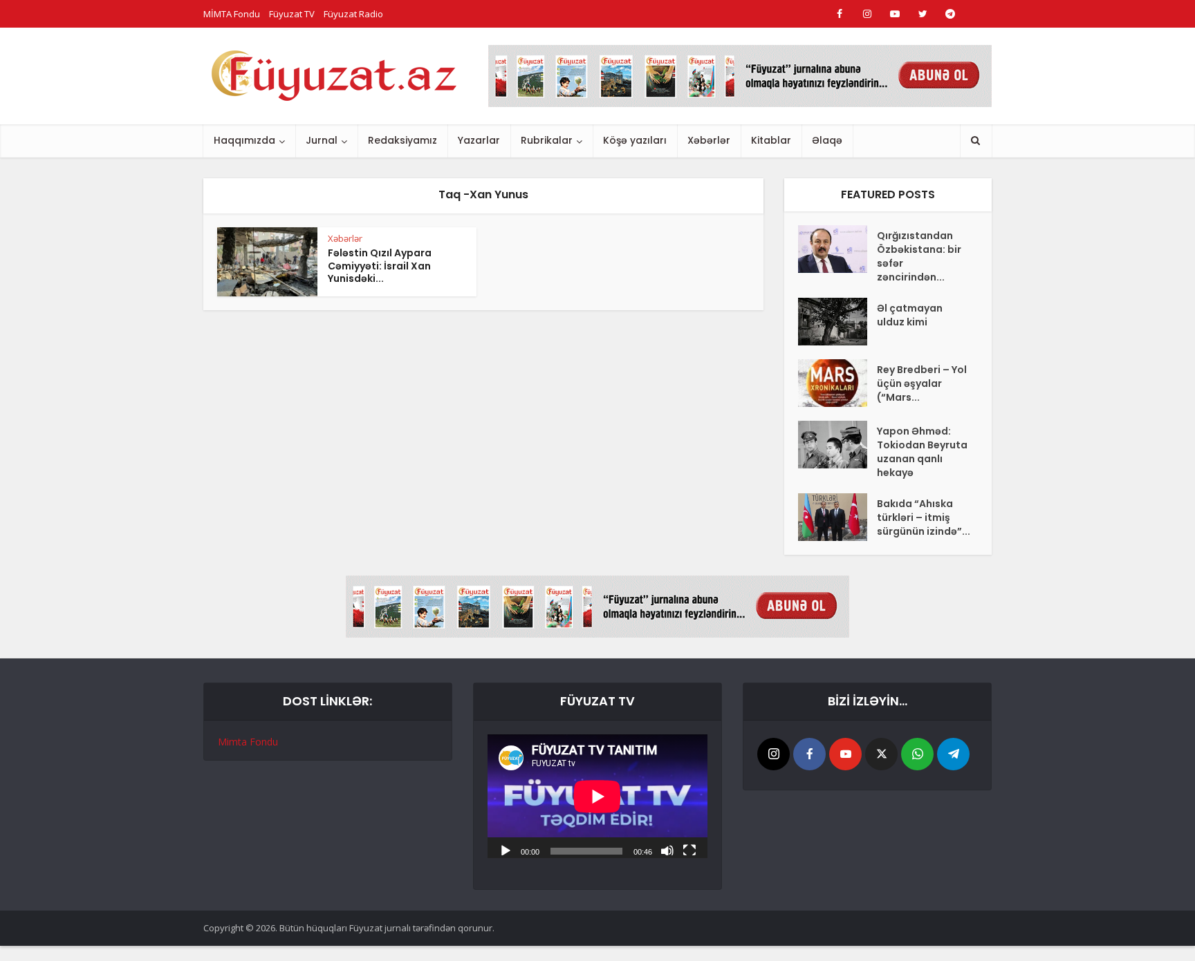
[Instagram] (773, 754)
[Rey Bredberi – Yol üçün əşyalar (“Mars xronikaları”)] (837, 383)
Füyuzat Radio (353, 14)
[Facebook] (809, 754)
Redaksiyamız (402, 140)
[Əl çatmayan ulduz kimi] (837, 321)
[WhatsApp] (917, 754)
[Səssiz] (667, 849)
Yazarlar (479, 140)
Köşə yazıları (635, 140)
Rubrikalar (547, 140)
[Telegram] (953, 754)
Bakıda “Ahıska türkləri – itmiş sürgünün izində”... (923, 517)
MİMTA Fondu (231, 14)
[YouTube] (845, 754)
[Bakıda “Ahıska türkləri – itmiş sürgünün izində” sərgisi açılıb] (837, 517)
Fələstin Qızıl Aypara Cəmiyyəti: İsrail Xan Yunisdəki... (380, 266)
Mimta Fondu (248, 741)
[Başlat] (505, 849)
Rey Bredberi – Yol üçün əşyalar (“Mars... (922, 383)
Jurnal (321, 140)
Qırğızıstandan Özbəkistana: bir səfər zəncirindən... (919, 256)
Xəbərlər (708, 140)
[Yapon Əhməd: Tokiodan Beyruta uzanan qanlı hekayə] (837, 444)
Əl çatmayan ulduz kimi (910, 315)
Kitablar (771, 140)
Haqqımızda (244, 140)
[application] (597, 796)
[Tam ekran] (689, 849)
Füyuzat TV (292, 14)
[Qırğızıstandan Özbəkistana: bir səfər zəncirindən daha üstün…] (837, 249)
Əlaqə (827, 140)
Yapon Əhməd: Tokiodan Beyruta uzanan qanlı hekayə (922, 451)
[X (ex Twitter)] (881, 754)
